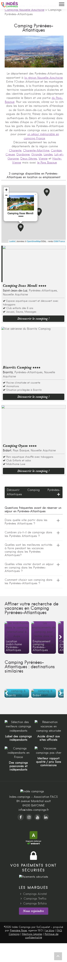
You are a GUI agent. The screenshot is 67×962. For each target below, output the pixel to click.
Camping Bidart (43, 693)
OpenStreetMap (34, 241)
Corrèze (56, 150)
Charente (15, 150)
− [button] (6, 195)
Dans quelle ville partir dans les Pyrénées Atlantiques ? (26, 522)
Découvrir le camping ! (34, 319)
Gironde (36, 154)
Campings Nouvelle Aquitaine (24, 10)
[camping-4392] (39, 212)
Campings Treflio (35, 898)
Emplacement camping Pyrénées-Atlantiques (43, 637)
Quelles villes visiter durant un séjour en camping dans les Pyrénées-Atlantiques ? (29, 568)
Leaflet (12, 241)
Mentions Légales (32, 934)
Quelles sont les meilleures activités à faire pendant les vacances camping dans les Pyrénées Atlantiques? (28, 550)
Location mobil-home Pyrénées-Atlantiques (16, 637)
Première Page (18, 930)
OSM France (59, 241)
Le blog (49, 930)
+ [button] (6, 190)
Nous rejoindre (33, 911)
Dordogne (23, 154)
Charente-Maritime (36, 150)
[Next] (60, 637)
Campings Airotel (35, 894)
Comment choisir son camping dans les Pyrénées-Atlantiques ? (28, 582)
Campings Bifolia (35, 903)
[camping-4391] (47, 192)
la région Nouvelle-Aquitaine (43, 78)
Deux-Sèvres (28, 158)
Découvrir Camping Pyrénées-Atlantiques (33, 492)
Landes (48, 154)
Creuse (10, 154)
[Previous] (6, 637)
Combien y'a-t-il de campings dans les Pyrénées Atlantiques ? (28, 534)
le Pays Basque (47, 162)
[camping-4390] (21, 228)
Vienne (43, 158)
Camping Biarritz (16, 693)
